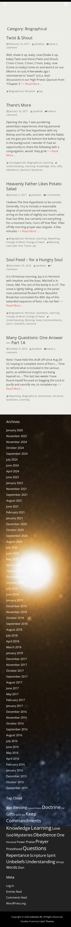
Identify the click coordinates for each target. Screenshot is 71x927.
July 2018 (12, 635)
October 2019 (15, 583)
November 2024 (16, 442)
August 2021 (14, 500)
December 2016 (16, 712)
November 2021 (16, 489)
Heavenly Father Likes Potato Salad (34, 186)
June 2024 (12, 465)
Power (21, 842)
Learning (48, 162)
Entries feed (14, 892)
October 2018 (15, 618)
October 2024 (15, 448)
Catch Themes (46, 921)
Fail (62, 808)
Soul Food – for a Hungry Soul (34, 259)
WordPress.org (16, 903)
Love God (11, 245)
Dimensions (45, 396)
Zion (21, 867)
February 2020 (15, 571)
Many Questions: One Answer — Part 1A (34, 340)
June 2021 (12, 506)
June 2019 (12, 594)
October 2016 (15, 723)
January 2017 (14, 706)
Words (11, 867)
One (53, 166)
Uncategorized (17, 162)
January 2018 (14, 653)
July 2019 (12, 588)
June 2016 (12, 747)
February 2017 (15, 700)
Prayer (42, 841)
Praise (27, 245)
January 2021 (14, 518)
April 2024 (12, 471)
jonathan (39, 44)
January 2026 (14, 430)
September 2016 (17, 729)
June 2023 (12, 477)
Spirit (9, 323)
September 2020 (17, 536)
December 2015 (16, 776)
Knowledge (43, 166)
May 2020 (12, 559)
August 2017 (14, 682)
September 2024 (17, 454)
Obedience (12, 169)
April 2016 (12, 759)
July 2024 (12, 459)
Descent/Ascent (34, 808)
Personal (30, 91)
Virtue (60, 862)
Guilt (18, 814)
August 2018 (14, 630)
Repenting (54, 238)
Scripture (38, 855)
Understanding (40, 861)
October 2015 (15, 782)
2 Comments (53, 194)
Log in (10, 886)
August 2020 (14, 542)
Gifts (59, 166)
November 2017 (16, 665)
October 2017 (15, 671)
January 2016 (14, 770)
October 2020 (15, 530)
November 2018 (16, 612)
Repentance (17, 855)
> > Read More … (31, 84)
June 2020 (12, 553)
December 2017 (16, 659)
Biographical (16, 91)
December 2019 (16, 577)
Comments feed (16, 897)
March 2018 (13, 647)
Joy (41, 91)
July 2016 (12, 741)
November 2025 (16, 436)
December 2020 (16, 524)
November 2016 (16, 717)
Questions (42, 312)
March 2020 (13, 565)
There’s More (18, 105)
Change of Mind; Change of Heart (25, 242)
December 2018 (16, 606)
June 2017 (12, 688)
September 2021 (17, 495)
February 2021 (15, 512)
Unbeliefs (19, 323)
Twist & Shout (19, 38)
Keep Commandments (49, 320)
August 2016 (14, 735)
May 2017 (12, 694)
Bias (9, 808)
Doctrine (25, 169)
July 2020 (12, 547)
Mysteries (37, 169)
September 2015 (17, 788)
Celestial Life (36, 916)
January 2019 (14, 600)
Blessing (54, 242)
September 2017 (17, 676)
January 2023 (14, 483)
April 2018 (12, 641)
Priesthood (14, 849)
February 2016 (15, 764)
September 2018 (17, 624)
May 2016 (12, 753)
